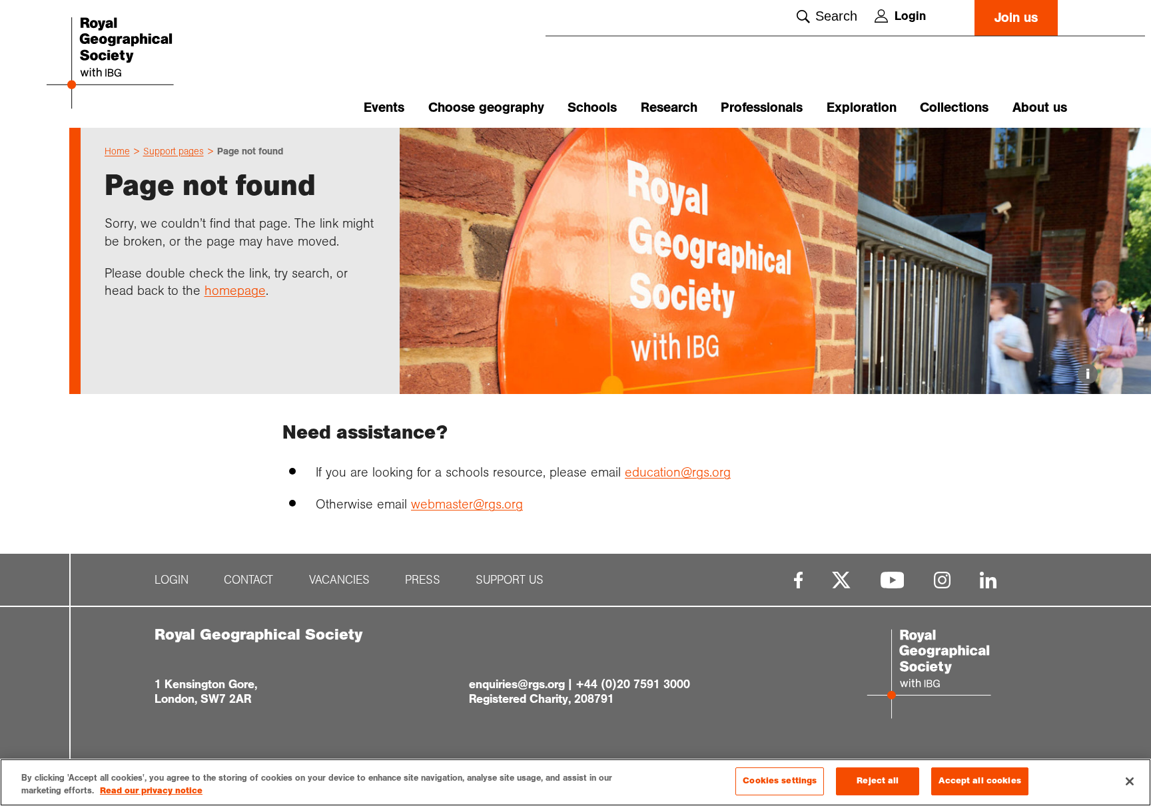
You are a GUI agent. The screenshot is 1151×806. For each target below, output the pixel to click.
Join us (1016, 17)
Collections (954, 107)
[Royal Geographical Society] (149, 64)
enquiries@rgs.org (517, 684)
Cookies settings (780, 780)
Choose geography (486, 107)
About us (1039, 107)
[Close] (1129, 781)
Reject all (878, 780)
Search (836, 16)
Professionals (762, 107)
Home (117, 151)
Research (669, 107)
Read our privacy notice (151, 791)
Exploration (862, 107)
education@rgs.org (678, 472)
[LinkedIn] (988, 580)
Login (910, 16)
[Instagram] (942, 580)
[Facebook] (798, 580)
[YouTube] (893, 580)
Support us (510, 580)
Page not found (250, 151)
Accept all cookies (979, 780)
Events (384, 107)
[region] (575, 782)
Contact (248, 580)
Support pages (173, 151)
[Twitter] (841, 580)
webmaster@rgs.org (467, 504)
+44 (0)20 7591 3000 (633, 684)
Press (422, 580)
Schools (592, 107)
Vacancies (339, 580)
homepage (235, 290)
